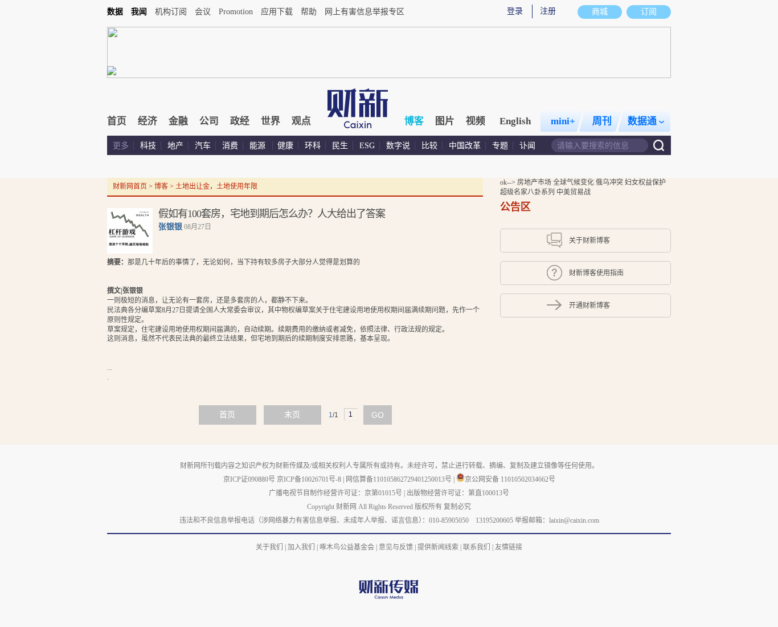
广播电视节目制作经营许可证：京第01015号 (335, 493)
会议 (203, 11)
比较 (429, 145)
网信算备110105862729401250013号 (399, 479)
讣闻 (527, 145)
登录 (515, 11)
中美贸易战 (573, 192)
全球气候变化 (574, 182)
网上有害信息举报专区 (364, 11)
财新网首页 (130, 186)
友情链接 (508, 547)
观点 (301, 121)
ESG (367, 145)
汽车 (203, 145)
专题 (500, 145)
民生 (340, 145)
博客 (414, 121)
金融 (178, 121)
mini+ (563, 121)
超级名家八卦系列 (528, 192)
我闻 (139, 11)
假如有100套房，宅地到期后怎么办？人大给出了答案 (271, 213)
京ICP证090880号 (249, 479)
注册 (548, 11)
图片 (444, 121)
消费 (230, 145)
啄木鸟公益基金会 (348, 547)
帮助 (309, 11)
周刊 (602, 121)
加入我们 (301, 547)
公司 (209, 121)
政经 (239, 121)
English (515, 121)
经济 (147, 121)
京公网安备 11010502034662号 (510, 479)
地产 (175, 145)
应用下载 (277, 11)
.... (293, 319)
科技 (148, 145)
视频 (475, 121)
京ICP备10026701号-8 (310, 479)
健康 (285, 145)
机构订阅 (171, 11)
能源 (258, 145)
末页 (292, 414)
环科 (313, 145)
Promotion (236, 11)
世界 (270, 121)
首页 (116, 121)
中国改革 (465, 145)
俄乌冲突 (610, 182)
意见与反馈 (396, 547)
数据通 (642, 121)
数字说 (398, 145)
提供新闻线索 (437, 547)
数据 (115, 11)
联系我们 (476, 547)
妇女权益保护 (645, 182)
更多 (121, 145)
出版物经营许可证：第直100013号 (458, 493)
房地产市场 (535, 182)
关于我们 (269, 547)
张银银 (170, 226)
